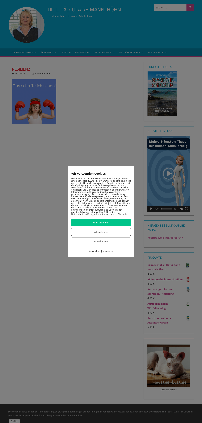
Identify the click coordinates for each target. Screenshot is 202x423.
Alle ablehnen (101, 231)
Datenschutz (94, 251)
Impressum (108, 251)
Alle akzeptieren (101, 222)
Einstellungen (101, 241)
